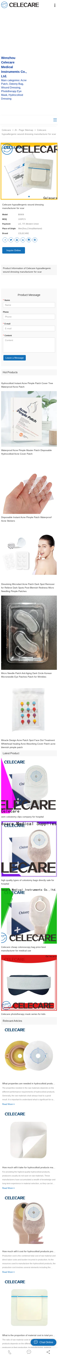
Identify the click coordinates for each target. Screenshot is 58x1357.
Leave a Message (14, 357)
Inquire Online (13, 250)
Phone (6, 312)
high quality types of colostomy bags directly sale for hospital (27, 882)
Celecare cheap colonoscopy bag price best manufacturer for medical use (23, 949)
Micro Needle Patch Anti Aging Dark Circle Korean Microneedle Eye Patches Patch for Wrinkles (26, 675)
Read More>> (8, 1104)
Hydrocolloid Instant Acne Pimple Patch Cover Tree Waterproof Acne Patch (27, 385)
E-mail (6, 324)
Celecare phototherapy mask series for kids (23, 1014)
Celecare (6, 130)
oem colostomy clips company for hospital (22, 816)
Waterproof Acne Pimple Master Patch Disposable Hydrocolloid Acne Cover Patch (26, 452)
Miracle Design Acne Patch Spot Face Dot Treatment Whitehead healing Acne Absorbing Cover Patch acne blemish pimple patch (28, 744)
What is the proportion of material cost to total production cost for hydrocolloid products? (29, 1335)
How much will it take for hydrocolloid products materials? (29, 1167)
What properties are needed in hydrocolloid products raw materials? (29, 1083)
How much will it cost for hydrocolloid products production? (29, 1251)
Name (6, 300)
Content (7, 335)
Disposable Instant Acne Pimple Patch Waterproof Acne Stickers (26, 519)
